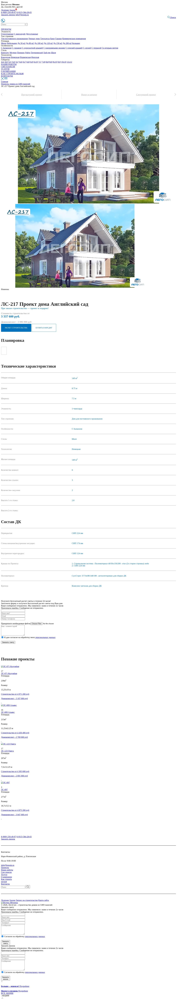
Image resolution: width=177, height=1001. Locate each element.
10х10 (63, 62)
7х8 (43, 62)
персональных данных (45, 637)
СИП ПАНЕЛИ (8, 67)
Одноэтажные (7, 34)
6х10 (36, 62)
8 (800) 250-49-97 (8, 12)
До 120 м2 (48, 43)
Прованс (21, 53)
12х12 (69, 62)
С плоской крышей (74, 48)
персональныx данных (35, 972)
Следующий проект (146, 94)
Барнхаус (5, 53)
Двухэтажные (32, 34)
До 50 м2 (21, 43)
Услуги (4, 874)
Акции (12, 10)
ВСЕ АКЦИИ (7, 993)
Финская (35, 57)
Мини (3, 43)
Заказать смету (8, 642)
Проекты (5, 867)
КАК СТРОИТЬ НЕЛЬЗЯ (12, 74)
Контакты (5, 884)
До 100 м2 (38, 43)
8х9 (50, 62)
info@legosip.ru (22, 15)
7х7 (39, 62)
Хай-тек (47, 53)
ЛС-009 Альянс (8, 712)
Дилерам (5, 10)
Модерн (13, 53)
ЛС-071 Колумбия (9, 673)
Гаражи (58, 38)
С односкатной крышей (32, 48)
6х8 (28, 62)
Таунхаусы (45, 38)
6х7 (24, 62)
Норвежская (25, 57)
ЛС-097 (4, 789)
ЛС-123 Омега (7, 751)
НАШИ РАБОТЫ (9, 64)
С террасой (96, 48)
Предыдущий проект (31, 94)
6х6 (20, 62)
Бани (52, 38)
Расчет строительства (16, 328)
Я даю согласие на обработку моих (29, 637)
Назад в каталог (89, 94)
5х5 (9, 62)
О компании (6, 877)
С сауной (87, 48)
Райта (27, 53)
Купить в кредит (44, 328)
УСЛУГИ (5, 69)
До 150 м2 (57, 43)
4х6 (6, 62)
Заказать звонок (8, 15)
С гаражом (16, 48)
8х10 (55, 62)
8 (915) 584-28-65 (24, 12)
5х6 (13, 62)
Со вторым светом (110, 48)
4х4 (2, 62)
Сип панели (6, 872)
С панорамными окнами (54, 48)
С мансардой (19, 34)
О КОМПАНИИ (8, 71)
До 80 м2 (30, 43)
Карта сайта (43, 900)
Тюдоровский (37, 53)
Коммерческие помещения (74, 38)
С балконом (6, 48)
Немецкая (15, 57)
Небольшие (12, 43)
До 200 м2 (67, 43)
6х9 (31, 62)
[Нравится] (2, 669)
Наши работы (7, 870)
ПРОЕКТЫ (6, 29)
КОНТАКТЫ (7, 76)
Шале (53, 53)
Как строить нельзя (6, 880)
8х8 (47, 62)
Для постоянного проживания (14, 38)
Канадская (5, 57)
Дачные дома (34, 38)
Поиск (173, 17)
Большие (76, 43)
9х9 (59, 62)
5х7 (17, 62)
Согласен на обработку (24, 936)
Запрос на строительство (27, 900)
